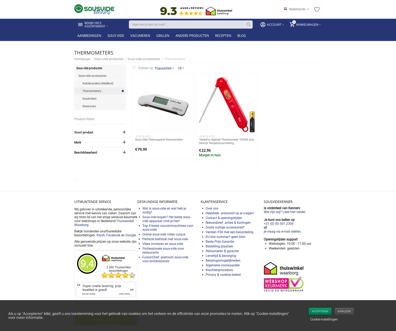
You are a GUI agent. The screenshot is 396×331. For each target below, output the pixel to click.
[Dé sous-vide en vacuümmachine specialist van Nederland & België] (94, 9)
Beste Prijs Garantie (220, 242)
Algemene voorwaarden (223, 265)
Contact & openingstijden (224, 218)
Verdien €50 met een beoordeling (229, 232)
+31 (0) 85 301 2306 (278, 224)
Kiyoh (101, 235)
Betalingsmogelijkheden (223, 260)
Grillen (162, 35)
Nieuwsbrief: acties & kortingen (228, 223)
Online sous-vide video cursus (163, 234)
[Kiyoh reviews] (106, 287)
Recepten (223, 35)
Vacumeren (140, 35)
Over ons (212, 208)
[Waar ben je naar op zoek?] (248, 24)
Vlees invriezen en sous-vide (162, 244)
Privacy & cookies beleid (223, 275)
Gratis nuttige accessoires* (225, 227)
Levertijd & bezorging (221, 256)
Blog (241, 35)
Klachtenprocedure (219, 270)
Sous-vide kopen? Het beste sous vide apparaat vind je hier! (166, 219)
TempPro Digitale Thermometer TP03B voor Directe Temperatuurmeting (226, 141)
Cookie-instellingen (324, 319)
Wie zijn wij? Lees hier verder (284, 212)
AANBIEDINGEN (89, 35)
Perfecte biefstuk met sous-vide (165, 239)
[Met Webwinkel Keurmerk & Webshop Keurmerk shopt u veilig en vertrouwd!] (284, 276)
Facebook (113, 235)
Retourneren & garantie (222, 251)
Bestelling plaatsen (219, 246)
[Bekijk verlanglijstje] (317, 12)
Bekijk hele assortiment (95, 24)
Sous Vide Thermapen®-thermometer (159, 139)
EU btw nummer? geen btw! (225, 237)
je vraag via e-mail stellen (282, 231)
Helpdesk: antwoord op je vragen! (230, 213)
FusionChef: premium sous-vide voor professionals (165, 259)
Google (131, 235)
